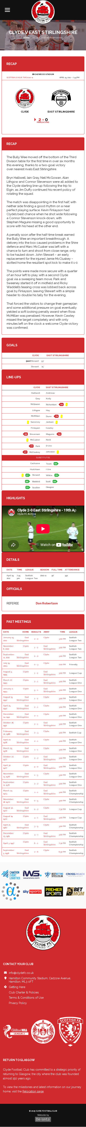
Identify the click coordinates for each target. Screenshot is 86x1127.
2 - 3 (36, 733)
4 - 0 (36, 767)
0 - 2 (36, 809)
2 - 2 (36, 758)
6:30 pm (62, 852)
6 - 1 (36, 843)
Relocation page (33, 1091)
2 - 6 (36, 852)
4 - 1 (36, 835)
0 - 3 (36, 664)
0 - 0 (36, 656)
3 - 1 (36, 818)
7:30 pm (62, 809)
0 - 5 (36, 801)
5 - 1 (36, 690)
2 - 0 (36, 639)
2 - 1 (36, 681)
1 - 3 (36, 775)
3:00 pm (62, 639)
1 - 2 (36, 647)
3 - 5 (36, 826)
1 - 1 (36, 750)
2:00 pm (62, 664)
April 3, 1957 (8, 843)
